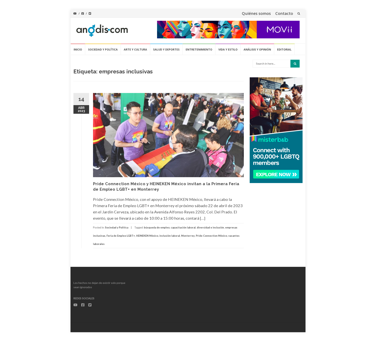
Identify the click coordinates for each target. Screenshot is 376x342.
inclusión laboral (169, 235)
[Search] (295, 64)
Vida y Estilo (228, 49)
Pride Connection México (211, 235)
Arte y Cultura (135, 49)
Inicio (78, 49)
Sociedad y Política (103, 49)
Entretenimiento (199, 49)
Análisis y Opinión (257, 49)
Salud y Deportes (166, 49)
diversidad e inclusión (210, 227)
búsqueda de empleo (157, 227)
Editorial (284, 49)
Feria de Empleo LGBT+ (121, 235)
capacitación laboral (183, 227)
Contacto (284, 13)
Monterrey (188, 235)
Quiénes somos (256, 13)
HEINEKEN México (147, 235)
